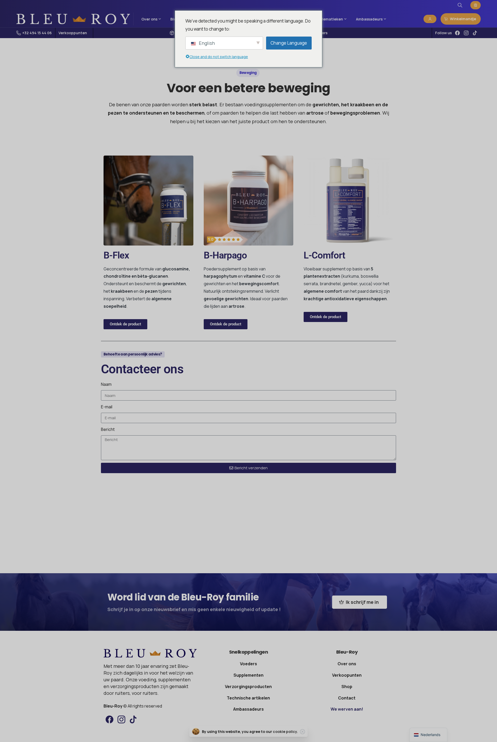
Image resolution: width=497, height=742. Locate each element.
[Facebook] (457, 33)
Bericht (108, 429)
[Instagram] (466, 33)
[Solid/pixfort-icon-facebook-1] (109, 719)
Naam (106, 384)
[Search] (460, 5)
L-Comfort (324, 255)
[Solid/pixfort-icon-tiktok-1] (133, 719)
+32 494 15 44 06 (37, 32)
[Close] (302, 731)
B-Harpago (225, 255)
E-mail (106, 407)
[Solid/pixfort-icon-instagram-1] (121, 719)
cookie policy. (285, 731)
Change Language (289, 43)
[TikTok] (475, 33)
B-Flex (116, 255)
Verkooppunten (73, 33)
